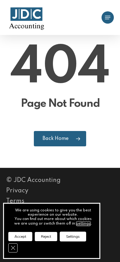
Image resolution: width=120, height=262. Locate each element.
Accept (20, 236)
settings (83, 223)
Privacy (17, 191)
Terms (15, 201)
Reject (46, 236)
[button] (108, 17)
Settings (73, 236)
